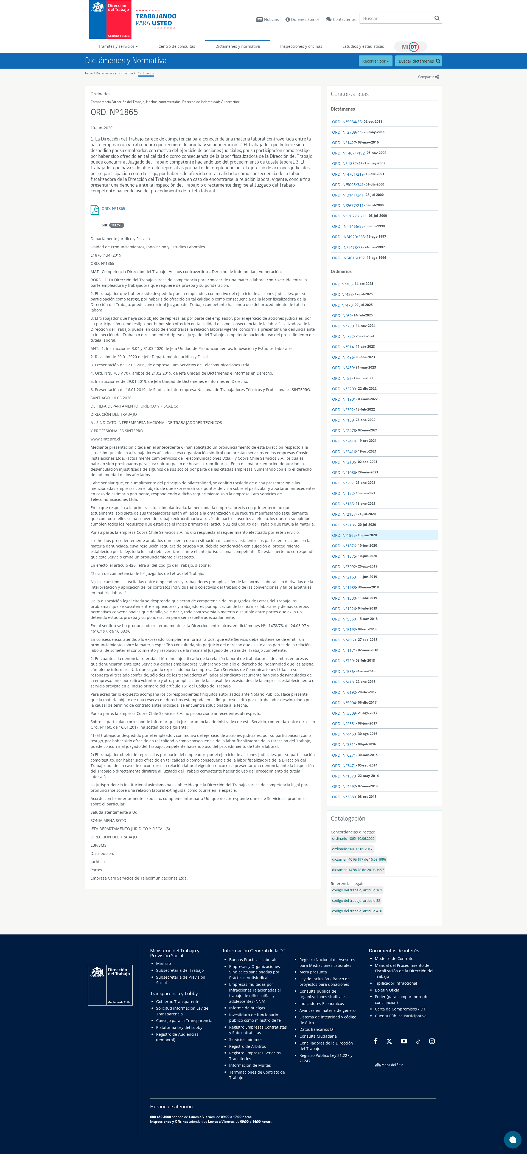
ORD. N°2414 (344, 440)
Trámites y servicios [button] (117, 46)
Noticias (271, 19)
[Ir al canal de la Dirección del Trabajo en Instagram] (431, 1041)
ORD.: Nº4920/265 (348, 236)
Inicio (89, 73)
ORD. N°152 (343, 493)
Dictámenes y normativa (237, 46)
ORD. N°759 (343, 660)
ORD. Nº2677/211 (348, 205)
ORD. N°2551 (344, 723)
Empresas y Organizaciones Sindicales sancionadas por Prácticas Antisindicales (254, 972)
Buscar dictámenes (417, 61)
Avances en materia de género (327, 1010)
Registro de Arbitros (247, 1046)
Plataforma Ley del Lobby (179, 1027)
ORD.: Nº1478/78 (347, 247)
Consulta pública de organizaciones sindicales (323, 994)
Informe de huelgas (247, 1007)
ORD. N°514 (343, 346)
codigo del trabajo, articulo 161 (357, 890)
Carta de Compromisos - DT (400, 1009)
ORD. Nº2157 (344, 514)
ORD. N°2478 (344, 430)
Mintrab (163, 963)
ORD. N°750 (343, 325)
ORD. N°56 (342, 378)
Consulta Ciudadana (318, 1036)
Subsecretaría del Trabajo (180, 970)
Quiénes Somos (304, 19)
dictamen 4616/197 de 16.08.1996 (359, 859)
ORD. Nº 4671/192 (348, 153)
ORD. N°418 (343, 681)
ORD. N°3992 (344, 566)
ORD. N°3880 (344, 796)
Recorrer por (374, 61)
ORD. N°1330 (344, 598)
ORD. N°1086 (344, 472)
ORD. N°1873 (344, 776)
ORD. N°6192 (344, 692)
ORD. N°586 (343, 671)
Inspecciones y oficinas (301, 46)
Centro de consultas (176, 46)
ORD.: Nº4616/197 (348, 257)
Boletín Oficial (387, 990)
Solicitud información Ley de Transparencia (182, 1011)
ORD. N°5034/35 (347, 121)
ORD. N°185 (343, 503)
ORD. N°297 (343, 482)
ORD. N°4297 (344, 786)
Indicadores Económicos (321, 1003)
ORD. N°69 (342, 315)
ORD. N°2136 (344, 462)
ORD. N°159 (343, 420)
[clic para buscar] (437, 18)
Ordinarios (146, 73)
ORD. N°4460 (344, 734)
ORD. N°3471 (344, 765)
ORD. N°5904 (344, 702)
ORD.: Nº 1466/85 (348, 226)
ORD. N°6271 (344, 755)
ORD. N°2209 (344, 388)
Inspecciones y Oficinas (169, 1121)
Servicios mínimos (245, 1039)
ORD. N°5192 (344, 629)
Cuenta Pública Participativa (401, 1015)
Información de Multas (250, 1065)
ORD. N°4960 (344, 639)
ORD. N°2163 (344, 577)
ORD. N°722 (343, 336)
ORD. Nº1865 (113, 208)
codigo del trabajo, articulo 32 (356, 900)
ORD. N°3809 (344, 713)
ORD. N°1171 (344, 650)
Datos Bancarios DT (317, 1029)
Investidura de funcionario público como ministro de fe (255, 1017)
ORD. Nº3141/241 (348, 195)
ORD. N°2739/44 (347, 132)
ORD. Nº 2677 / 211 (349, 215)
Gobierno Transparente (177, 1001)
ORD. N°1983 (344, 587)
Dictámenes (343, 109)
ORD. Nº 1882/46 (347, 163)
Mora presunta (313, 972)
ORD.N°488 (342, 294)
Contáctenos (344, 19)
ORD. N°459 (343, 367)
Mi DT (410, 46)
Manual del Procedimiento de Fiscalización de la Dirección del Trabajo (404, 971)
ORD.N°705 (342, 284)
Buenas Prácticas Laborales (254, 959)
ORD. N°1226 (344, 608)
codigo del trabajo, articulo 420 (357, 911)
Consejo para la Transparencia (184, 1020)
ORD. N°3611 (344, 744)
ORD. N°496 (343, 357)
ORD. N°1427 (344, 142)
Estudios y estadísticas (363, 46)
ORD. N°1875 (344, 556)
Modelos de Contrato (394, 958)
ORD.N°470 (342, 305)
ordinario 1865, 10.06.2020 (353, 838)
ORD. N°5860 (344, 619)
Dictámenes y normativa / (115, 73)
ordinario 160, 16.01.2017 (352, 849)
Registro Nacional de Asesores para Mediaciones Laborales (327, 962)
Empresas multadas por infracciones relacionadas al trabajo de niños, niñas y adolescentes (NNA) (255, 993)
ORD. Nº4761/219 (348, 174)
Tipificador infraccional (396, 983)
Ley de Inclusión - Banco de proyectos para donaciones (324, 981)
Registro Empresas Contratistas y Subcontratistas (258, 1029)
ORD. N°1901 (344, 399)
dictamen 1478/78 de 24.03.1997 (358, 869)
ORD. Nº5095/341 (348, 184)
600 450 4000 (160, 1116)
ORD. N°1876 (344, 545)
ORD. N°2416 (344, 451)
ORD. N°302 (343, 409)
